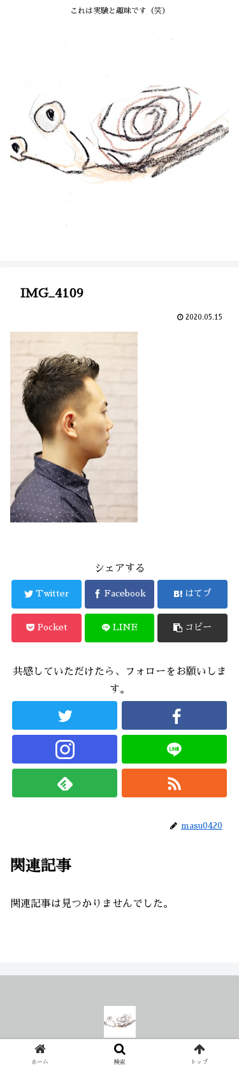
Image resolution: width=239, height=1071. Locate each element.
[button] (214, 1015)
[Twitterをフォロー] (64, 715)
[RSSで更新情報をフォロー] (174, 783)
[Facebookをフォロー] (174, 715)
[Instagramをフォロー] (64, 749)
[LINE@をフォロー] (174, 749)
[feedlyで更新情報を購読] (64, 783)
